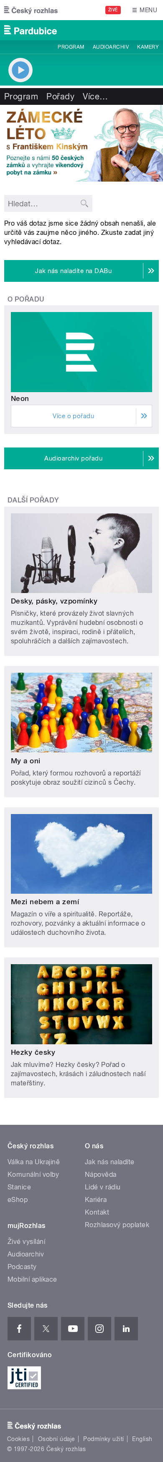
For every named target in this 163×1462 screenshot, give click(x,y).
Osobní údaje (56, 1439)
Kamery (148, 47)
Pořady (60, 96)
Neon (20, 398)
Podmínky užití (103, 1439)
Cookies (18, 1439)
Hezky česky (33, 1052)
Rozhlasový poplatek (117, 1225)
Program (71, 47)
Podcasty (22, 1267)
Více (95, 96)
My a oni (26, 761)
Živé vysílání (26, 1242)
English (142, 1439)
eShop (18, 1200)
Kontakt (97, 1212)
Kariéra (96, 1200)
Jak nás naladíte (110, 1162)
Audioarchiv (111, 47)
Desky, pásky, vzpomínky (54, 601)
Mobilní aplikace (32, 1279)
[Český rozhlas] (31, 10)
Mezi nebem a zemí (45, 901)
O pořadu (26, 299)
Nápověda (101, 1174)
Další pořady (33, 500)
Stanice (19, 1187)
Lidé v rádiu (103, 1187)
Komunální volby (33, 1174)
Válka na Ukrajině (34, 1162)
